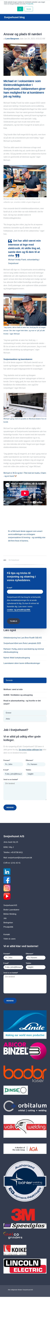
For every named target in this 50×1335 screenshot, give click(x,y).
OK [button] (20, 9)
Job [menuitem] (5, 918)
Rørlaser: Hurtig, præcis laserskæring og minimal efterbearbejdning (23, 650)
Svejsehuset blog (14, 17)
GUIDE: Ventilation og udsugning (18, 695)
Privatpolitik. (30, 4)
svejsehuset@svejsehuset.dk (20, 858)
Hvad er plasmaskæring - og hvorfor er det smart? (22, 702)
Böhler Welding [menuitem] (9, 914)
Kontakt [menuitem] (6, 934)
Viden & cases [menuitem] (9, 939)
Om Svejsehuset (14, 560)
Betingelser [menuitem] (8, 923)
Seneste (9, 680)
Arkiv (8, 719)
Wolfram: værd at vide (13, 689)
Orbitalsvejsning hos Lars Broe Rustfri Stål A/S (22, 638)
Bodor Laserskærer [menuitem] (11, 910)
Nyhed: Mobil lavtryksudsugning (16, 658)
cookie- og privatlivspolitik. (19, 610)
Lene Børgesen (12, 39)
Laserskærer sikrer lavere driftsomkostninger (21, 663)
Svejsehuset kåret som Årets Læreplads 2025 (22, 643)
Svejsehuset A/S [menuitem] (10, 905)
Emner (8, 713)
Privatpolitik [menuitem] (8, 927)
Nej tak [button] (29, 9)
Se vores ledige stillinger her (30, 750)
